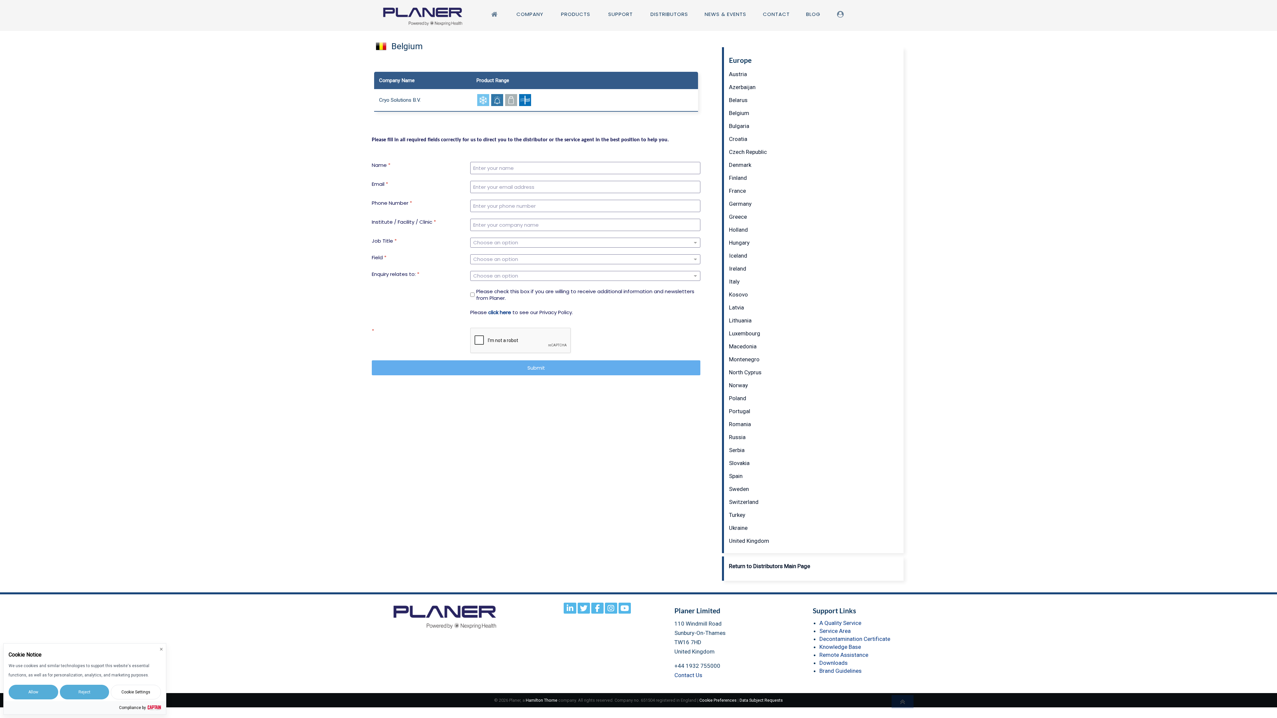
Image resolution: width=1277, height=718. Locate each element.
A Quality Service (840, 623)
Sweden (739, 489)
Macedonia (743, 346)
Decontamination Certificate (854, 639)
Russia (737, 437)
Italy (734, 281)
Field (379, 257)
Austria (738, 74)
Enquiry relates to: (395, 274)
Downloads (833, 662)
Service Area (835, 631)
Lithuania (740, 320)
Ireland (737, 268)
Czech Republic (748, 152)
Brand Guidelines (840, 670)
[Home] (495, 14)
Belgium (739, 113)
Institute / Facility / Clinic (404, 222)
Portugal (739, 411)
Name (381, 165)
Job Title (384, 241)
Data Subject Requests (761, 700)
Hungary (739, 242)
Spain (736, 476)
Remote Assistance (843, 655)
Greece (738, 216)
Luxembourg (744, 333)
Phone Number (392, 203)
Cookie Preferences (718, 700)
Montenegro (744, 359)
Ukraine (738, 528)
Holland (738, 229)
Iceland (738, 255)
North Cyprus (745, 372)
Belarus (738, 100)
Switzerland (744, 502)
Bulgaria (739, 126)
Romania (740, 424)
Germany (740, 203)
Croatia (738, 139)
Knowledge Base (840, 647)
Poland (737, 398)
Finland (738, 178)
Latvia (736, 307)
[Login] (841, 14)
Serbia (737, 450)
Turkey (737, 515)
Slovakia (739, 463)
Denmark (740, 165)
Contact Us (688, 675)
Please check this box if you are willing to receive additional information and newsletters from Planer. (585, 294)
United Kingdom (749, 541)
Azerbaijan (742, 87)
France (737, 190)
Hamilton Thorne (541, 700)
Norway (738, 385)
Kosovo (738, 294)
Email (380, 184)
